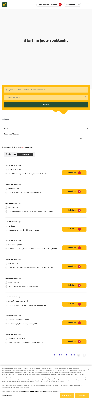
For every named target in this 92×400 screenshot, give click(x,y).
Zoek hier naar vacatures (48, 4)
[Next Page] (78, 355)
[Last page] (84, 355)
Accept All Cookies (66, 395)
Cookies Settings (7, 395)
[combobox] (46, 90)
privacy (23, 391)
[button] (72, 5)
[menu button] (87, 5)
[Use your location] (86, 97)
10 (74, 355)
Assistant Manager (13, 166)
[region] (46, 383)
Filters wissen (85, 139)
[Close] (88, 369)
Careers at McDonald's (4, 4)
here (44, 391)
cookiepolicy (33, 391)
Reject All (82, 395)
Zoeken (46, 105)
